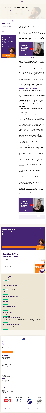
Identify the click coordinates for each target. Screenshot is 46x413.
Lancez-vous (8, 55)
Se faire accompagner (5, 31)
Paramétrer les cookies (23, 408)
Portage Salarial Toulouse (6, 385)
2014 (28, 218)
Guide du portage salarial (6, 367)
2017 (20, 218)
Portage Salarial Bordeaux (6, 382)
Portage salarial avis (5, 360)
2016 (23, 218)
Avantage (3, 390)
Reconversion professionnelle (6, 366)
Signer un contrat (8, 42)
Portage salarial (5, 355)
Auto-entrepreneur (5, 371)
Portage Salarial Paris (5, 380)
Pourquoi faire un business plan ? (7, 28)
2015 (25, 218)
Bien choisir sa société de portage (7, 391)
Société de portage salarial (6, 358)
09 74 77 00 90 (7, 344)
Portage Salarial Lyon (5, 381)
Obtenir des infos (7, 44)
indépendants (7, 376)
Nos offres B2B (4, 389)
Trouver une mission (7, 46)
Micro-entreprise (4, 374)
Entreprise (4, 387)
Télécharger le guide (8, 270)
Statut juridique (4, 375)
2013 (30, 218)
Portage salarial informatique (6, 364)
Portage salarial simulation (6, 357)
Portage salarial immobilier (6, 363)
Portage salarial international (6, 359)
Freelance (4, 369)
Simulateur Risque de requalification (7, 392)
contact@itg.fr (6, 343)
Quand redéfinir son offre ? (6, 26)
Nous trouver (4, 378)
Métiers (3, 365)
